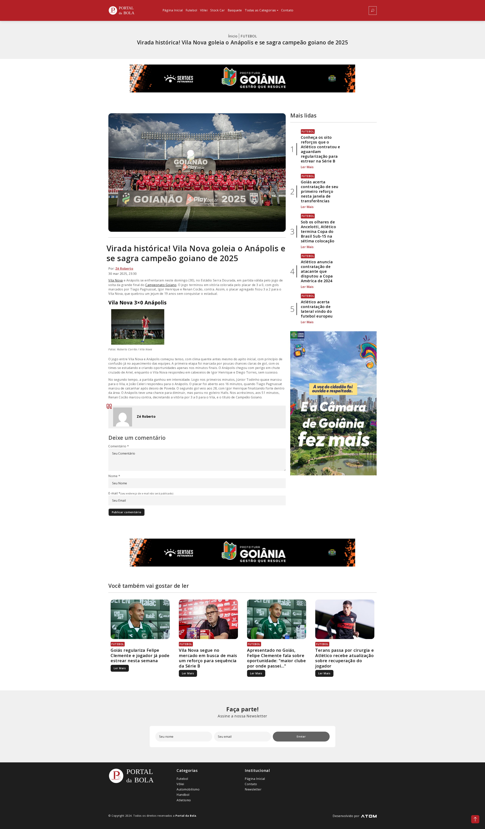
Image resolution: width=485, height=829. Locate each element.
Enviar (301, 736)
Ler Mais (307, 167)
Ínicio (232, 36)
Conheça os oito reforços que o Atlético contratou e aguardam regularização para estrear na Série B (320, 149)
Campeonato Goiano (161, 285)
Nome (114, 476)
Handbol (183, 795)
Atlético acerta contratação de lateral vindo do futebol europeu (317, 309)
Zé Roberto (124, 268)
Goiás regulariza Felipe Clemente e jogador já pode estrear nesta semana (140, 655)
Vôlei (180, 784)
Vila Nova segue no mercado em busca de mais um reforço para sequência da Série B (208, 658)
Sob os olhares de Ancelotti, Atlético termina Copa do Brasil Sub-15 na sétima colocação (318, 231)
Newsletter (253, 789)
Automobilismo (188, 789)
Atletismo (184, 800)
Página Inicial (255, 779)
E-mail (140, 493)
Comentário (118, 446)
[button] (261, 10)
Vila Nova (115, 280)
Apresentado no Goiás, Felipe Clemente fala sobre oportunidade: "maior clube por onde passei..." (276, 658)
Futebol (182, 779)
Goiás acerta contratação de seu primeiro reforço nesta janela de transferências (319, 191)
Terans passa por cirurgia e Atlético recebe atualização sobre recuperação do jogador (344, 658)
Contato (251, 784)
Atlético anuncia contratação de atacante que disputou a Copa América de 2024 (317, 271)
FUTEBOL (249, 36)
